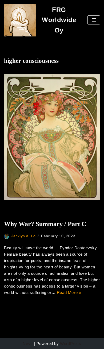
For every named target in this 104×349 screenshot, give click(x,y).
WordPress (70, 343)
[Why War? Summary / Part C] (52, 137)
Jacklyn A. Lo (23, 236)
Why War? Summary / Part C (45, 224)
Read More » (69, 292)
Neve (28, 343)
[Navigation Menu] (93, 19)
